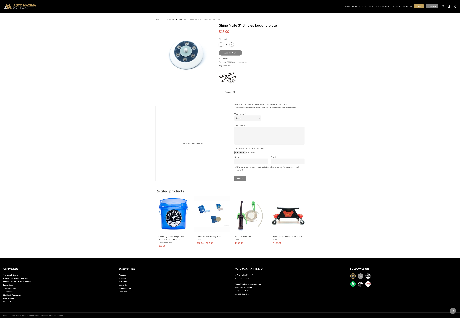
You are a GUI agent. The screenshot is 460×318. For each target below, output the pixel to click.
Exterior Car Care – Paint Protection (17, 282)
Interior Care (8, 285)
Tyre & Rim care (9, 288)
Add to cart (230, 53)
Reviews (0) (230, 92)
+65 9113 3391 (246, 287)
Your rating (240, 114)
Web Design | (42, 315)
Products (122, 278)
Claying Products (9, 302)
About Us (122, 275)
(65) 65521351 (244, 291)
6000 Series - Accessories (175, 19)
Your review (240, 125)
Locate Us (123, 285)
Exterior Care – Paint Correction (15, 278)
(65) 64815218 (243, 294)
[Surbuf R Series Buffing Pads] (212, 214)
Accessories (8, 292)
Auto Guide (123, 282)
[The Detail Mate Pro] (250, 214)
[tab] (230, 92)
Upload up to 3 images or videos (249, 148)
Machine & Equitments (12, 295)
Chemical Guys (165, 242)
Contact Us (123, 292)
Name (237, 157)
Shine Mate (227, 66)
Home (158, 19)
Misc (199, 239)
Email (274, 157)
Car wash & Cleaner (11, 275)
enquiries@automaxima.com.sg (248, 284)
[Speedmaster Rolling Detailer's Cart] (288, 214)
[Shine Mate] (228, 78)
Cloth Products (9, 298)
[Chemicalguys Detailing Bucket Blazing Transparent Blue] (173, 214)
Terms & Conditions (55, 315)
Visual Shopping (125, 288)
